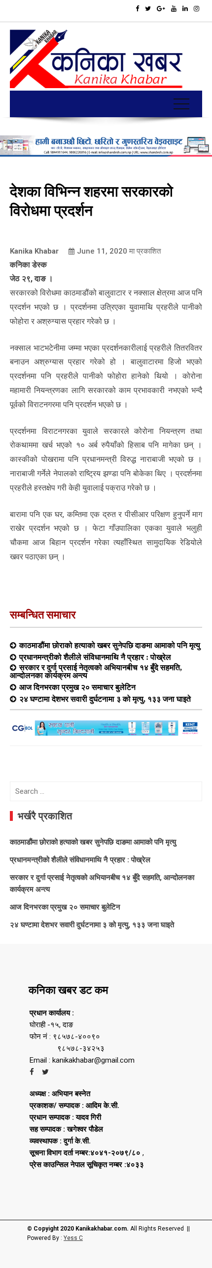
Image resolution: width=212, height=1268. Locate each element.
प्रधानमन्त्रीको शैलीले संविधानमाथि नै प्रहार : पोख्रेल (95, 657)
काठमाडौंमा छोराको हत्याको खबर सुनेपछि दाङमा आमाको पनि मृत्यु (109, 645)
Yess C (73, 1238)
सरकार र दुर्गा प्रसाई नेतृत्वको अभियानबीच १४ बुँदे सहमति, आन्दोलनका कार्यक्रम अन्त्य (96, 671)
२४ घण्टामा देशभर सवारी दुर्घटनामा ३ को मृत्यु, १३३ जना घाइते (105, 699)
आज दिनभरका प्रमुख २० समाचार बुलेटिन (77, 687)
